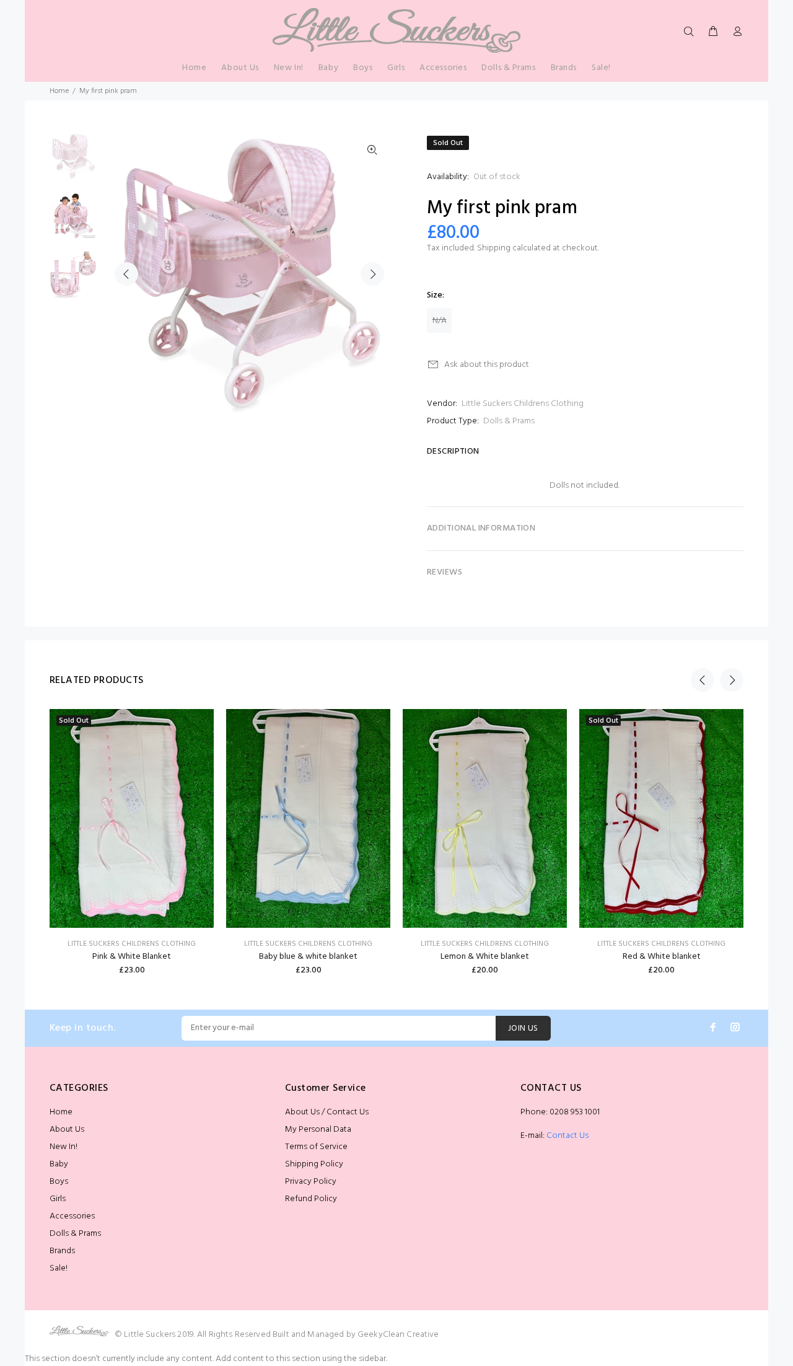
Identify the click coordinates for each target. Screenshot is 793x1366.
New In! (63, 1147)
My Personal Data (318, 1129)
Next (372, 274)
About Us (67, 1129)
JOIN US (523, 1028)
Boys (59, 1181)
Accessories (72, 1216)
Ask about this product (486, 365)
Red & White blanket (662, 957)
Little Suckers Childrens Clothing (523, 404)
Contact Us (567, 1136)
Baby (59, 1164)
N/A (439, 321)
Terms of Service (316, 1147)
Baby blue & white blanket (308, 957)
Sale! (59, 1268)
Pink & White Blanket (131, 957)
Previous (126, 274)
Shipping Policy (314, 1164)
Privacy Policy (310, 1181)
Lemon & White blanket (484, 957)
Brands (62, 1251)
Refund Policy (311, 1199)
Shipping (493, 248)
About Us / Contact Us (327, 1112)
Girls (58, 1199)
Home (59, 91)
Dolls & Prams (509, 421)
